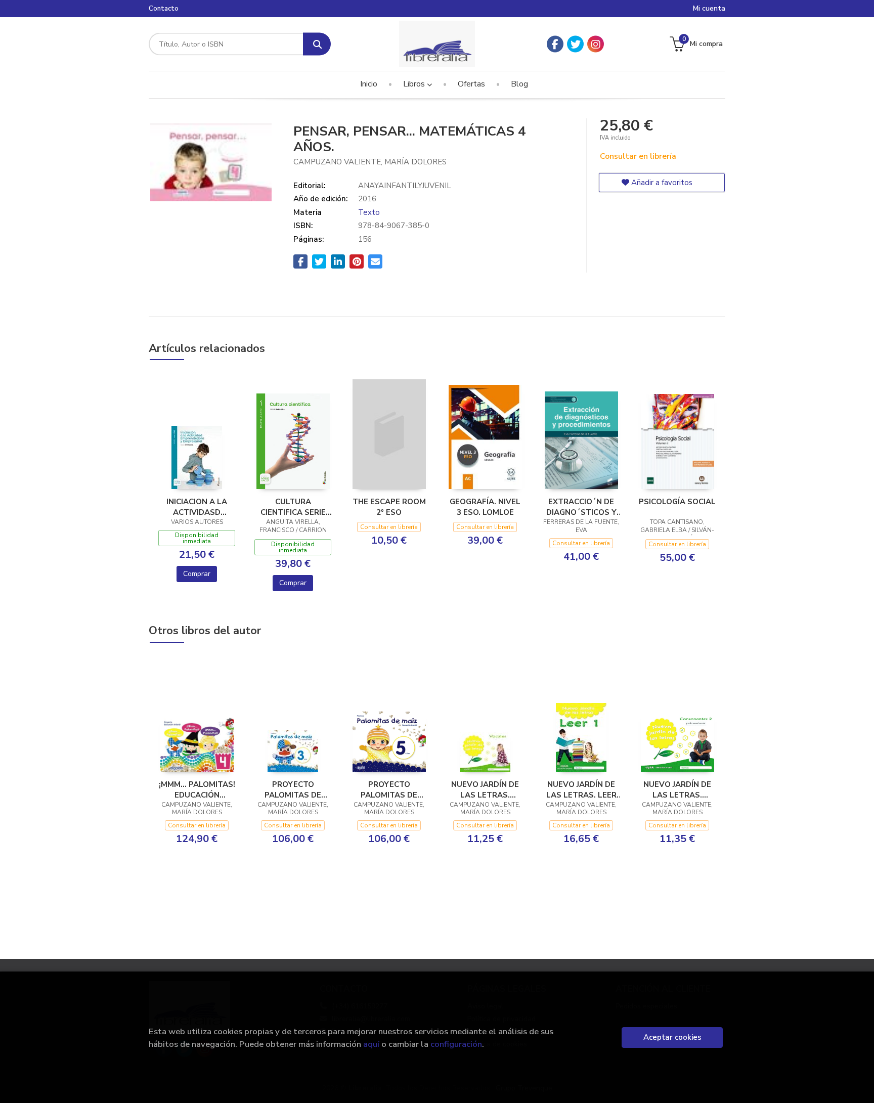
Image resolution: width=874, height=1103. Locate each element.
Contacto (164, 8)
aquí (371, 1044)
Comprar (196, 574)
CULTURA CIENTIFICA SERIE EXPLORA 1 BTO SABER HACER (293, 507)
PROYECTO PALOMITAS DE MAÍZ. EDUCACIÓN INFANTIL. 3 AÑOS (293, 789)
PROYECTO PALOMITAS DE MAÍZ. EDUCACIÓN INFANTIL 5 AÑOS (389, 789)
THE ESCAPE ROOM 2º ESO (389, 507)
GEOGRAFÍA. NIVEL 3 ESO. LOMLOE (485, 507)
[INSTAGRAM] (595, 44)
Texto (369, 212)
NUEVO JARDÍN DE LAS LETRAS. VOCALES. (485, 789)
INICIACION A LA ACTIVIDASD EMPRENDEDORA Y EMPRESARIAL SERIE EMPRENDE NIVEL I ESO (196, 507)
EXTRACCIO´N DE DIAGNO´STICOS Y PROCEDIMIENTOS (581, 507)
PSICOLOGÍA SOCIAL (677, 502)
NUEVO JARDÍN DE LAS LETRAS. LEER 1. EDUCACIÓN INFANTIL (581, 789)
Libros (415, 84)
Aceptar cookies (672, 1037)
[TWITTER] (575, 44)
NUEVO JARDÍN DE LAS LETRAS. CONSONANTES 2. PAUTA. (677, 789)
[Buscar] (317, 44)
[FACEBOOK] (555, 44)
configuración (456, 1044)
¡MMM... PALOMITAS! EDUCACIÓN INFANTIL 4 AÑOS (197, 789)
